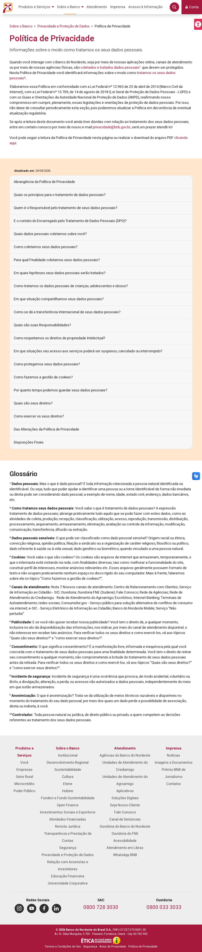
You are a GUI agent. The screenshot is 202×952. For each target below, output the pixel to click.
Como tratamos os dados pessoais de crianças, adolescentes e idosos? (71, 286)
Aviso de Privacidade (112, 946)
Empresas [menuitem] (24, 769)
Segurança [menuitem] (67, 848)
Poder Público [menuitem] (24, 791)
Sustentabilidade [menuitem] (67, 769)
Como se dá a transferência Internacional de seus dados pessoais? (67, 312)
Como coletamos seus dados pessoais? (46, 247)
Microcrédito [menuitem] (24, 784)
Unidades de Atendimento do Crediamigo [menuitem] (125, 766)
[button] (198, 24)
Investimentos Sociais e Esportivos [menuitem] (67, 812)
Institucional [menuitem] (68, 755)
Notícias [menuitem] (173, 755)
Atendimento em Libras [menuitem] (125, 848)
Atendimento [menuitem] (125, 748)
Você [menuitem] (24, 762)
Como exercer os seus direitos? (39, 416)
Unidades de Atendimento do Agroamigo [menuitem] (125, 780)
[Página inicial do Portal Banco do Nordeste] (7, 7)
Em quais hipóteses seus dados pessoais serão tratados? (60, 273)
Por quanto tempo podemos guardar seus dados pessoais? (60, 390)
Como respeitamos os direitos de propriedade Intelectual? (59, 338)
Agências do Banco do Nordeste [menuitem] (125, 755)
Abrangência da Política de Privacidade (44, 182)
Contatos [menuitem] (173, 784)
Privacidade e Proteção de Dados (63, 26)
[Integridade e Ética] (96, 940)
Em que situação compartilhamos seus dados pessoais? (59, 299)
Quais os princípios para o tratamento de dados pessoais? (60, 195)
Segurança (90, 946)
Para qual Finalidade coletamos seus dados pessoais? (57, 260)
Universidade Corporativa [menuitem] (68, 883)
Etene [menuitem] (67, 784)
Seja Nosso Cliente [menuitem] (125, 805)
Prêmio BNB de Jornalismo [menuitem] (173, 773)
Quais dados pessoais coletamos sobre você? (50, 234)
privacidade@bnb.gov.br (111, 127)
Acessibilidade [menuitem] (125, 840)
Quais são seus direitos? (33, 403)
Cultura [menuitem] (67, 776)
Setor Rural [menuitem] (24, 776)
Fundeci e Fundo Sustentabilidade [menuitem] (67, 798)
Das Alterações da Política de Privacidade (46, 429)
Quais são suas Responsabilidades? (42, 325)
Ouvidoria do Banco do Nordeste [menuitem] (125, 826)
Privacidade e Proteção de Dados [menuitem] (68, 855)
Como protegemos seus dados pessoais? (47, 364)
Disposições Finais (29, 442)
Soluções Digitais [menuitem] (125, 798)
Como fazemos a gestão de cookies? (43, 377)
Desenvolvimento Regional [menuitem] (68, 762)
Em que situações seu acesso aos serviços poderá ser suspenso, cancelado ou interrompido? (88, 351)
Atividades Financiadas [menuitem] (67, 819)
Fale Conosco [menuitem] (125, 812)
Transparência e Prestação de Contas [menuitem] (68, 837)
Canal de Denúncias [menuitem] (125, 819)
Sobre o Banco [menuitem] (67, 748)
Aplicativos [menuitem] (125, 791)
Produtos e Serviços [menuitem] (24, 752)
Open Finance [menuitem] (68, 805)
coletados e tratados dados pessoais (109, 67)
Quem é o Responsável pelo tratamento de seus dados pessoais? (65, 208)
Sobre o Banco (20, 26)
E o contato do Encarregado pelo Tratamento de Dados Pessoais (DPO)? (70, 221)
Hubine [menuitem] (67, 791)
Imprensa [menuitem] (173, 748)
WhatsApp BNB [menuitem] (125, 855)
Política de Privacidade (142, 946)
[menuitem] (37, 7)
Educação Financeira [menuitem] (67, 876)
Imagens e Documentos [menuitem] (174, 762)
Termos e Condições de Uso (63, 946)
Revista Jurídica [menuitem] (67, 826)
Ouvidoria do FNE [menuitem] (125, 833)
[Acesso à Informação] (116, 940)
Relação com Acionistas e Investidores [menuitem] (67, 865)
